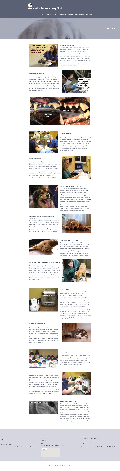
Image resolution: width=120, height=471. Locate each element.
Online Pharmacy (79, 14)
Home (43, 14)
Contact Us (70, 14)
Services (55, 14)
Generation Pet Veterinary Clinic (45, 8)
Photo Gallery (62, 14)
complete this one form (10, 446)
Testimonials (89, 14)
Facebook (4, 439)
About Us (48, 14)
